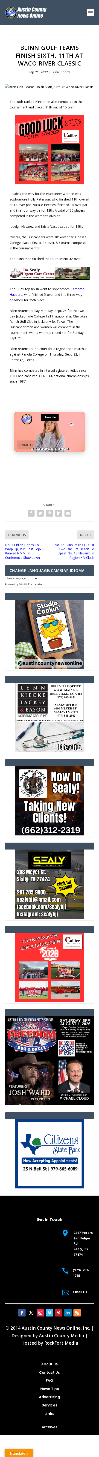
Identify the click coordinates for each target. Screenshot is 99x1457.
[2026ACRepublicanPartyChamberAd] (49, 1104)
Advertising (49, 1396)
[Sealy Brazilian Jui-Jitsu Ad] (49, 917)
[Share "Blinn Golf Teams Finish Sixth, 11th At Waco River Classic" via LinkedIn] (58, 513)
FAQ (49, 1380)
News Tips (49, 1388)
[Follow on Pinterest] (58, 1312)
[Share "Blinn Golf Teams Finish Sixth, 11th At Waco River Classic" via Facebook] (31, 513)
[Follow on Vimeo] (49, 1312)
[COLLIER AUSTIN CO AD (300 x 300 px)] (49, 183)
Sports (65, 72)
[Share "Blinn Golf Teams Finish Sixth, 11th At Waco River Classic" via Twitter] (40, 513)
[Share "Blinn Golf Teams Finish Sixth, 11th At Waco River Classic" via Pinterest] (49, 513)
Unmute (26, 445)
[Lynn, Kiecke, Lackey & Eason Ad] (49, 751)
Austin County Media (61, 1336)
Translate (35, 584)
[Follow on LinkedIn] (68, 1312)
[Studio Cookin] (49, 667)
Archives (50, 1427)
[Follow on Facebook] (22, 1312)
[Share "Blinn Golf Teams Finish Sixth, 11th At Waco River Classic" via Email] (68, 513)
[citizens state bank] (49, 1187)
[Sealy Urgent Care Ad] (50, 278)
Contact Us (49, 1372)
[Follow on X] (31, 1312)
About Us (49, 1364)
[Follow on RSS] (77, 1312)
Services (49, 1405)
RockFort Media (61, 1343)
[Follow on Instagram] (40, 1312)
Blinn (55, 72)
